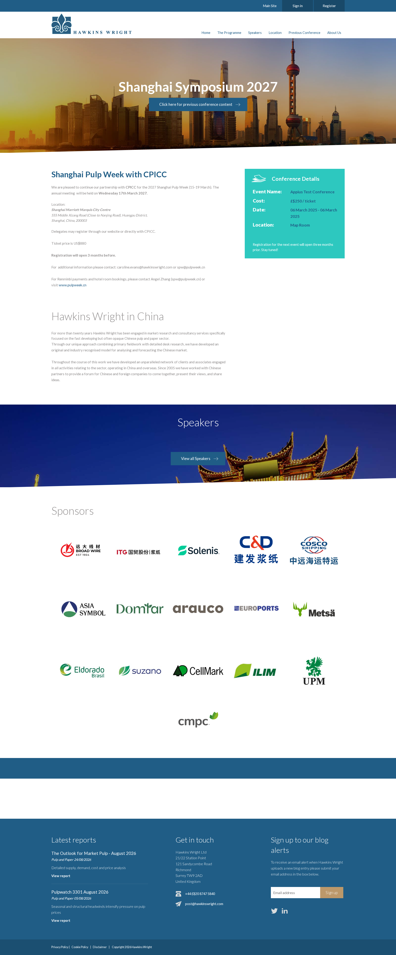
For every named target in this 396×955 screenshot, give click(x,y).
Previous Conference (304, 33)
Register (329, 6)
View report (60, 876)
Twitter (274, 910)
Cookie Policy (80, 947)
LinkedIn (285, 910)
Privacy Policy (59, 947)
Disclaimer (100, 947)
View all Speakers (195, 458)
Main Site (270, 6)
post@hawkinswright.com (204, 904)
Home (205, 33)
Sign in (298, 6)
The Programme (229, 33)
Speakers (255, 33)
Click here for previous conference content (195, 104)
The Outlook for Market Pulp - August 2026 (93, 853)
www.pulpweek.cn (72, 285)
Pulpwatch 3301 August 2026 (79, 892)
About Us (334, 33)
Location (275, 33)
